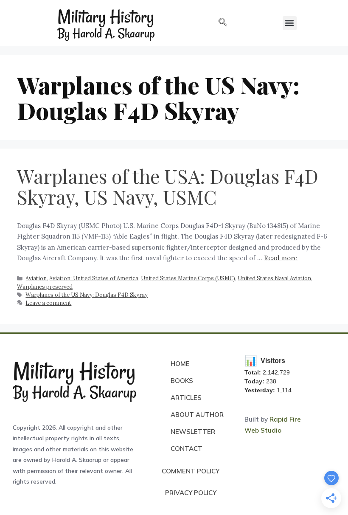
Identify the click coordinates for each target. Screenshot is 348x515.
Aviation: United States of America (93, 278)
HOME (180, 364)
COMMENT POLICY (190, 471)
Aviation (36, 278)
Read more (280, 258)
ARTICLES (186, 398)
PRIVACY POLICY (190, 493)
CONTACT (186, 449)
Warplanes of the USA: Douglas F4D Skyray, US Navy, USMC (167, 186)
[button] (223, 22)
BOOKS (182, 381)
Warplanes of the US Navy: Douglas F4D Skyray (86, 294)
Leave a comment (48, 302)
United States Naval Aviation (274, 278)
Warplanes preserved (45, 286)
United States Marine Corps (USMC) (188, 278)
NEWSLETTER (193, 432)
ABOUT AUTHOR (197, 415)
